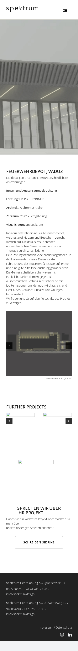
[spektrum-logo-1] (22, 7)
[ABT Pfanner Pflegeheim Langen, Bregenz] (57, 564)
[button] (9, 416)
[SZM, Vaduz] (20, 564)
